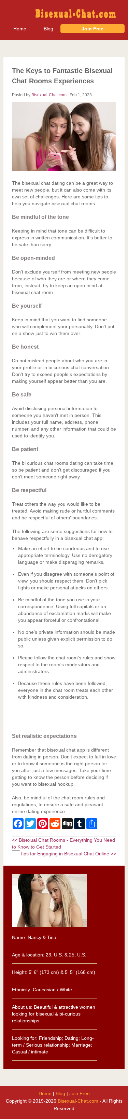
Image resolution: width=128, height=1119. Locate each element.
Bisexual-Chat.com (49, 95)
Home (19, 28)
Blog (48, 28)
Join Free (92, 28)
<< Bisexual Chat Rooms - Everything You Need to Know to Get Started (63, 843)
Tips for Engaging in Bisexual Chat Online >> (68, 853)
